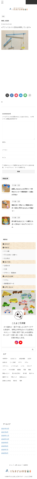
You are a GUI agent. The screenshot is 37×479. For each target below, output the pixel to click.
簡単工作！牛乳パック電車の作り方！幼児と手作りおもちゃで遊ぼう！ (22, 208)
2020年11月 (5, 435)
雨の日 (15, 380)
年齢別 (7, 247)
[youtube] (20, 342)
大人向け (7, 258)
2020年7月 (4, 449)
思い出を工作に (16, 373)
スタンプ (29, 366)
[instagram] (16, 342)
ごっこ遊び (13, 362)
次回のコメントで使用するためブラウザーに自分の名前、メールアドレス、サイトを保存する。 (18, 166)
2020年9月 (4, 442)
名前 (4, 142)
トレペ (4, 369)
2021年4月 (4, 432)
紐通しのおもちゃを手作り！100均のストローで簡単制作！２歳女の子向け (22, 192)
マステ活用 (12, 369)
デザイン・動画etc (10, 273)
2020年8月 (4, 446)
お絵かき (7, 265)
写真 (24, 369)
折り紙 (25, 373)
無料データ (5, 377)
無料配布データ (9, 283)
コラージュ (5, 366)
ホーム (10, 465)
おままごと (13, 358)
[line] (25, 95)
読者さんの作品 (7, 380)
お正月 (29, 358)
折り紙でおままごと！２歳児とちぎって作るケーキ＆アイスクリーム (22, 224)
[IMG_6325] (21, 95)
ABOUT (7, 244)
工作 (5, 269)
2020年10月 (5, 439)
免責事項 (25, 465)
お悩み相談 (22, 358)
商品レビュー (6, 373)
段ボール (31, 373)
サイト (4, 157)
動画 (29, 369)
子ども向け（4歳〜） (11, 255)
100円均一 (5, 358)
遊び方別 (7, 262)
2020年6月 (4, 453)
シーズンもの (14, 366)
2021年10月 (5, 428)
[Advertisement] (18, 70)
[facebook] (12, 95)
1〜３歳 (6, 251)
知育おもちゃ (23, 377)
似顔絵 (19, 369)
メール (4, 150)
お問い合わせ (9, 287)
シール (22, 366)
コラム (6, 280)
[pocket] (16, 95)
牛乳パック (14, 377)
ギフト (20, 362)
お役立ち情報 (9, 276)
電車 (21, 380)
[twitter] (7, 95)
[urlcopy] (30, 95)
